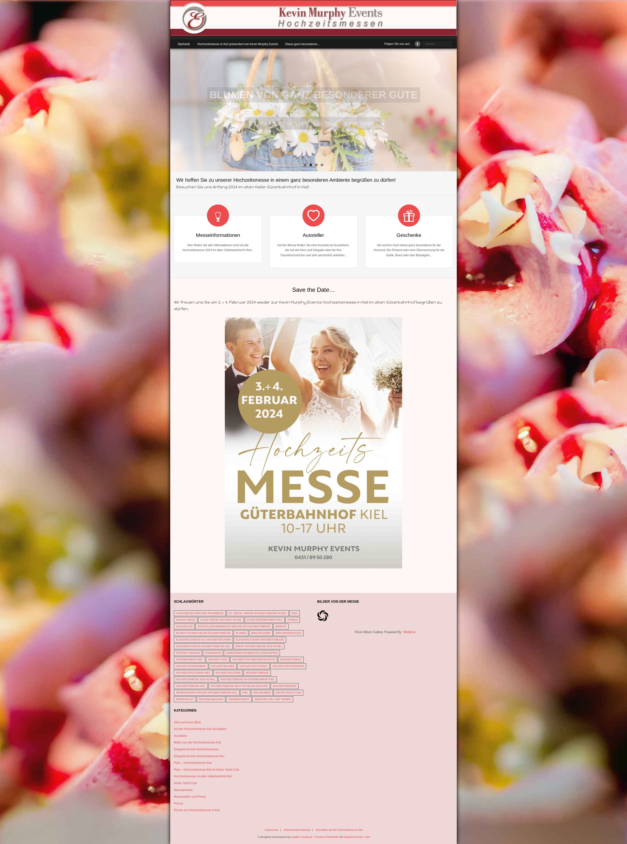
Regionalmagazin (211, 699)
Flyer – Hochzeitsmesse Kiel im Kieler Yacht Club (206, 769)
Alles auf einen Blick (187, 722)
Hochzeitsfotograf (253, 666)
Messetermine (183, 790)
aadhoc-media (185, 619)
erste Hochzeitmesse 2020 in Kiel (259, 646)
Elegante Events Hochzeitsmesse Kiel (203, 646)
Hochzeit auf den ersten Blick (253, 659)
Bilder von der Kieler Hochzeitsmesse (203, 633)
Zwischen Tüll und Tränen (272, 699)
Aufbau (293, 619)
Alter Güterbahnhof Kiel (264, 619)
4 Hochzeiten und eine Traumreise (200, 613)
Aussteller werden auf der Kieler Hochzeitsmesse (234, 626)
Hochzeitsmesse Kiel (190, 686)
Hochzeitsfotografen (288, 666)
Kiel (245, 692)
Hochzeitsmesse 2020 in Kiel (195, 679)
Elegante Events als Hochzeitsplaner (203, 639)
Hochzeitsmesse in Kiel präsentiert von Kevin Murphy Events (237, 44)
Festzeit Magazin (188, 653)
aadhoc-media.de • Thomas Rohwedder (315, 836)
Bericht (281, 626)
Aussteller (184, 626)
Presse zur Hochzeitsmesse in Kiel (197, 810)
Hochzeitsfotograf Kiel (193, 672)
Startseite (184, 44)
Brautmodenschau (288, 633)
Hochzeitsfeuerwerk (191, 666)
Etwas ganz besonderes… (302, 44)
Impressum (271, 829)
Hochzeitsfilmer (222, 666)
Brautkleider (260, 633)
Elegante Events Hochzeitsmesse (260, 639)
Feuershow (213, 653)
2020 (295, 613)
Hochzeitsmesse (257, 672)
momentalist (185, 699)
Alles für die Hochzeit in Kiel (221, 619)
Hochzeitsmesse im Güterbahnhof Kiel (247, 679)
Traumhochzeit (238, 699)
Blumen (241, 633)
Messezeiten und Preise (190, 796)
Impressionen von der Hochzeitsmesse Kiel (206, 692)
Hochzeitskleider (228, 672)
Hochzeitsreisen (284, 686)
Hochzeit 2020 (217, 659)
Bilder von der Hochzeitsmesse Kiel (197, 742)
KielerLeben (262, 692)
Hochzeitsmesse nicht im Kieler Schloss (239, 686)
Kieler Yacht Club (288, 692)
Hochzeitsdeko (290, 659)
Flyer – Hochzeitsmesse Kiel (193, 763)
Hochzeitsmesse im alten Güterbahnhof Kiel (203, 776)
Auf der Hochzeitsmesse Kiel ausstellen (200, 729)
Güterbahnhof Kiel (189, 659)
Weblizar (409, 632)
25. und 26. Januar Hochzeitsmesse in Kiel (258, 613)
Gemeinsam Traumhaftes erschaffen (252, 653)
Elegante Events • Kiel (357, 836)
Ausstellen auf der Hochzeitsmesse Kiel (338, 829)
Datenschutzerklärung (297, 829)
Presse (178, 803)
